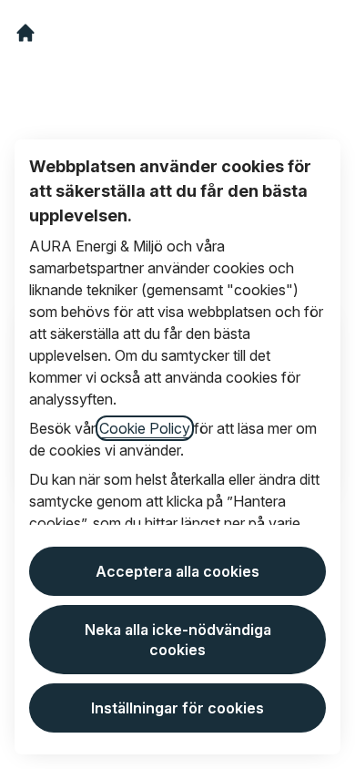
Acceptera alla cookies (177, 571)
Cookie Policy (144, 428)
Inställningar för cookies (177, 708)
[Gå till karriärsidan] (25, 33)
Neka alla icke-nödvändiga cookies (178, 639)
